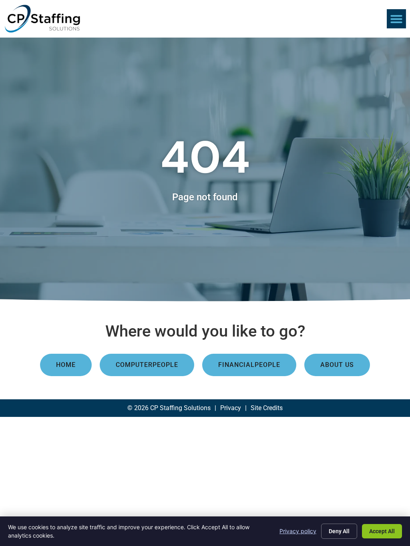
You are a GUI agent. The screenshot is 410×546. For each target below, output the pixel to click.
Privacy (230, 408)
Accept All (382, 531)
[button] (396, 18)
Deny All (339, 531)
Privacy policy (297, 531)
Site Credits (267, 408)
